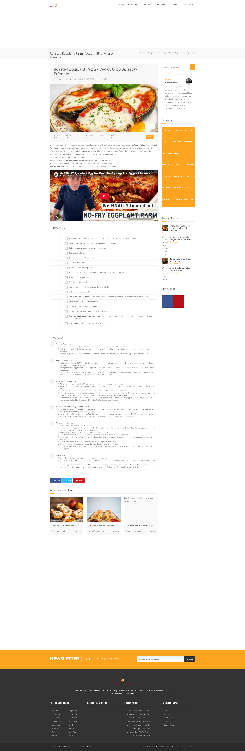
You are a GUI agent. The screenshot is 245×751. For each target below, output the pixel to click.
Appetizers (167, 154)
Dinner (178, 165)
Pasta (71, 736)
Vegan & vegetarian (61, 79)
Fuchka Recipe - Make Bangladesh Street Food (180, 238)
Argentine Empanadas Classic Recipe (179, 269)
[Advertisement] (122, 29)
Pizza (167, 142)
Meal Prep (190, 165)
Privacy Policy (181, 747)
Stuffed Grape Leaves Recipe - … (139, 711)
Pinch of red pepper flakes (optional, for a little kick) (89, 287)
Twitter (68, 480)
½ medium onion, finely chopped (81, 258)
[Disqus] (104, 573)
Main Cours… (73, 732)
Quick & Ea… (73, 714)
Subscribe (189, 659)
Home (121, 5)
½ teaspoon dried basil (78, 282)
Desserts (55, 732)
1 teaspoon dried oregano (79, 278)
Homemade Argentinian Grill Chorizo (180, 260)
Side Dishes (178, 177)
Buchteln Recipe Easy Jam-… (103, 526)
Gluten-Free (178, 200)
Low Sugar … (73, 718)
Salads (54, 736)
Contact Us (173, 5)
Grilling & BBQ (178, 188)
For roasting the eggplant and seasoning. (93, 244)
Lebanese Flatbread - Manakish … (139, 736)
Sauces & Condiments (178, 154)
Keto (190, 154)
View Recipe (166, 233)
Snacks (71, 729)
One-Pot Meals (167, 188)
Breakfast (55, 729)
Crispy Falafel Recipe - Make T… (138, 725)
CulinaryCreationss (85, 747)
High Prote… (73, 722)
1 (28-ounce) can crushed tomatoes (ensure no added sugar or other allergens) (99, 273)
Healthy (167, 177)
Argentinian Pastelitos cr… (65, 526)
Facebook (56, 480)
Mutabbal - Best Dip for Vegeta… (139, 732)
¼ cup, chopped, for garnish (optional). (88, 324)
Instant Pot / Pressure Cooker (167, 165)
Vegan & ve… (73, 711)
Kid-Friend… (56, 718)
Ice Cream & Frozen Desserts (189, 142)
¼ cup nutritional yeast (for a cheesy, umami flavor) (88, 312)
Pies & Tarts (190, 177)
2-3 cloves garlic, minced (78, 263)
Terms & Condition (148, 747)
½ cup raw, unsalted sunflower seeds (83, 307)
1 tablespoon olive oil (77, 253)
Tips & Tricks (159, 5)
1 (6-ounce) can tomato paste (80, 268)
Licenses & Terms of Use (165, 747)
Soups (167, 131)
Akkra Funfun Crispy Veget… (140, 526)
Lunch (71, 725)
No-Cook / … (56, 711)
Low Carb (178, 131)
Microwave (56, 714)
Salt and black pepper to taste (80, 292)
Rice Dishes (189, 131)
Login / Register (189, 5)
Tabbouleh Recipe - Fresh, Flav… (138, 729)
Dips (189, 188)
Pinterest (79, 480)
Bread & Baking (189, 200)
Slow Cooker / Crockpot (178, 142)
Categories (132, 5)
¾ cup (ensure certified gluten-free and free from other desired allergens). (108, 297)
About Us (191, 747)
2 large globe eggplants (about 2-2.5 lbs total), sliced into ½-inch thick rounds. (103, 239)
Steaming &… (57, 722)
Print (150, 137)
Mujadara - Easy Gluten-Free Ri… (138, 714)
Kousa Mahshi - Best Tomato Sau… (139, 722)
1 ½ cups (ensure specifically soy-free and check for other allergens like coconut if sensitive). (111, 318)
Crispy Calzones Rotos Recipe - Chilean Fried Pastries (179, 228)
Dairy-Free (56, 725)
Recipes (147, 5)
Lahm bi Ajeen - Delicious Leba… (138, 718)
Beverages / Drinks (167, 200)
